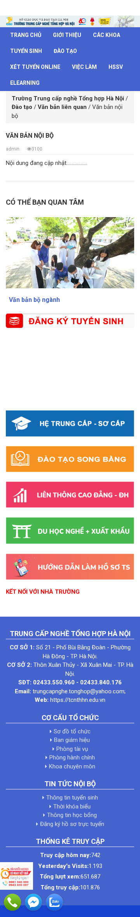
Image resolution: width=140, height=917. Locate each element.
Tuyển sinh (26, 51)
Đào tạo (65, 51)
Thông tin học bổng (72, 815)
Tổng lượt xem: (60, 876)
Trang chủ (25, 35)
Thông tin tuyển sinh (72, 797)
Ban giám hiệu (72, 739)
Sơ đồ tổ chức (72, 731)
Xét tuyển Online (35, 67)
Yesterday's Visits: (63, 866)
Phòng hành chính (72, 757)
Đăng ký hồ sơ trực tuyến (72, 824)
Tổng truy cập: (60, 887)
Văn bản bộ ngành (34, 299)
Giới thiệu (67, 35)
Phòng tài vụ (72, 748)
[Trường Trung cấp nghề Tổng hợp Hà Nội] (70, 21)
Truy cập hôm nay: (65, 855)
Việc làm (84, 67)
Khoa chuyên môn (72, 766)
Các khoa (106, 35)
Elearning (25, 83)
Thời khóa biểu (72, 806)
